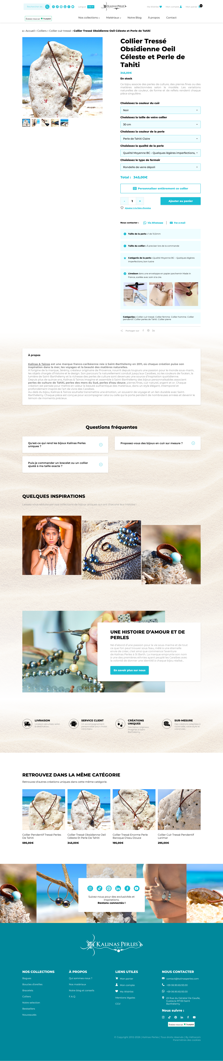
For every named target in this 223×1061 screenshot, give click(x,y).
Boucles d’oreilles (32, 984)
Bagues (26, 978)
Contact (171, 17)
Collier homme (178, 317)
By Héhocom (193, 1037)
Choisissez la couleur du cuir (140, 103)
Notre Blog (135, 17)
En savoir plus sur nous (129, 670)
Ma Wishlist (126, 991)
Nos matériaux (77, 984)
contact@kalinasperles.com (182, 978)
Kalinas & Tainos (39, 364)
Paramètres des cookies (187, 1040)
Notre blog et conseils (81, 990)
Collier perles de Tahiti (145, 319)
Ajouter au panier (181, 201)
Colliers (42, 30)
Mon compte (127, 985)
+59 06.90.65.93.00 (177, 985)
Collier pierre (164, 319)
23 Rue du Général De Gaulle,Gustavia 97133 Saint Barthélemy (183, 1001)
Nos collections (88, 17)
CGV (118, 1003)
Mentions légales (125, 997)
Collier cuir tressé (60, 30)
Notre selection (31, 1002)
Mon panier (126, 978)
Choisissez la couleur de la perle (142, 131)
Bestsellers (28, 1008)
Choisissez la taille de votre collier (143, 117)
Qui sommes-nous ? (80, 978)
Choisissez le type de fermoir (140, 160)
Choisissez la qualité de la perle (142, 145)
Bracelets (27, 990)
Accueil (30, 30)
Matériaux (113, 17)
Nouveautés (29, 1014)
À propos (154, 17)
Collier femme (162, 317)
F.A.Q (72, 996)
